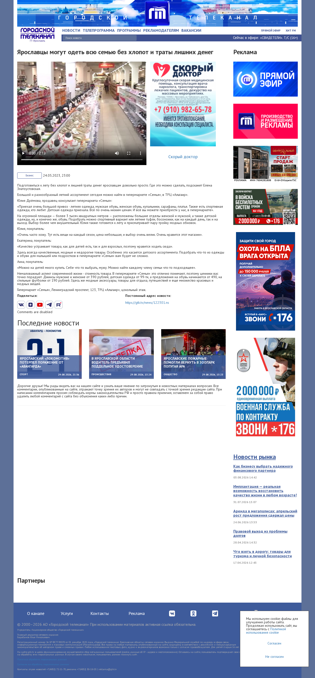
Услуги (67, 613)
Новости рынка (254, 457)
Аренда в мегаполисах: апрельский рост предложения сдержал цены (265, 513)
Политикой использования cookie (266, 631)
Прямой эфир (271, 30)
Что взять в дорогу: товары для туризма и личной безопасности (262, 553)
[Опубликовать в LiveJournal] (49, 305)
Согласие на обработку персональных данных (43, 664)
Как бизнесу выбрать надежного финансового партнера (263, 468)
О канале (35, 613)
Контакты (99, 613)
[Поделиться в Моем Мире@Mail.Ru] (68, 305)
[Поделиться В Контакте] (21, 305)
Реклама (136, 613)
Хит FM (291, 30)
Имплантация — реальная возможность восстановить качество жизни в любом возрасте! (265, 490)
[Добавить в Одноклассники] (59, 305)
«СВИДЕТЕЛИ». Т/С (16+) (279, 37)
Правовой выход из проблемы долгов (260, 533)
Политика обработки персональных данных (42, 659)
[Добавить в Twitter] (40, 305)
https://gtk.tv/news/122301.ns (147, 302)
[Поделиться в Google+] (30, 305)
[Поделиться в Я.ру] (77, 305)
